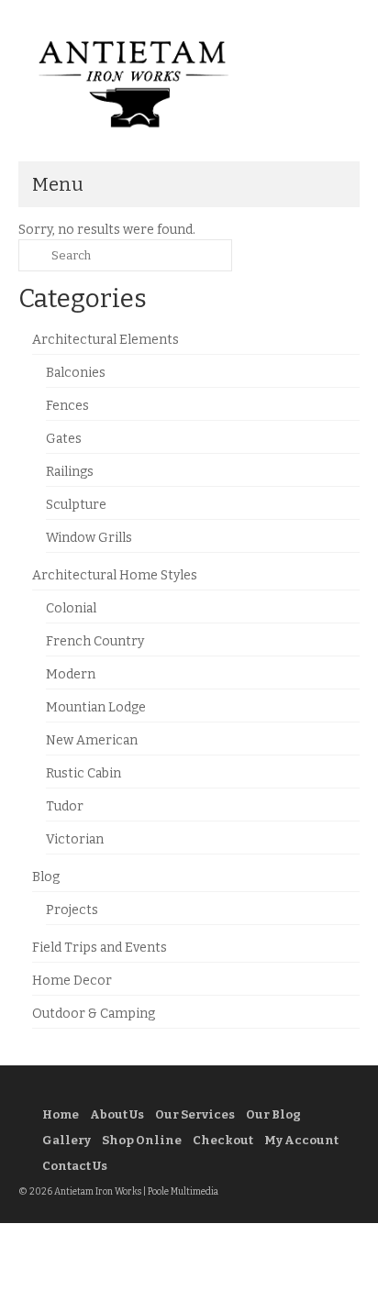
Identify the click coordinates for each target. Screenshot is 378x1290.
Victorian (75, 839)
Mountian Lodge (96, 707)
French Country (95, 641)
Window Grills (89, 538)
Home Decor (72, 980)
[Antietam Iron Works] (189, 82)
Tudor (64, 806)
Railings (70, 472)
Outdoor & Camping (93, 1013)
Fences (67, 405)
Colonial (71, 608)
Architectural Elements (105, 339)
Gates (64, 439)
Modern (70, 674)
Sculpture (76, 505)
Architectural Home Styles (114, 575)
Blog (46, 877)
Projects (72, 910)
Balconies (76, 372)
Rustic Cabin (83, 773)
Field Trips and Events (99, 947)
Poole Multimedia (183, 1191)
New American (92, 740)
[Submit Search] (32, 255)
